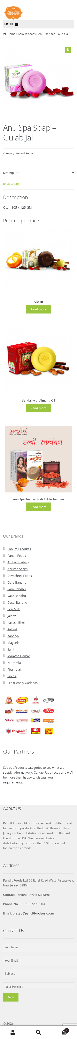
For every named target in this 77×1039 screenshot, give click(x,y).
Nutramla (14, 663)
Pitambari (14, 669)
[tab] (38, 172)
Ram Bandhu (16, 589)
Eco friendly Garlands (22, 683)
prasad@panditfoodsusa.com (33, 913)
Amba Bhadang (18, 562)
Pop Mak (13, 609)
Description (11, 173)
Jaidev (11, 616)
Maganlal (13, 643)
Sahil (10, 649)
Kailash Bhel (16, 622)
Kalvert (12, 629)
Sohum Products (19, 549)
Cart (59, 1029)
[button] (8, 24)
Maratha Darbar (18, 656)
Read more (38, 309)
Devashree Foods (19, 576)
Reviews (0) (11, 184)
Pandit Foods (16, 555)
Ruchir (11, 676)
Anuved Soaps (27, 34)
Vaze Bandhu (16, 596)
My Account (13, 1032)
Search (38, 1032)
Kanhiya (13, 636)
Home (11, 34)
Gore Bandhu (16, 582)
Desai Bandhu (17, 602)
